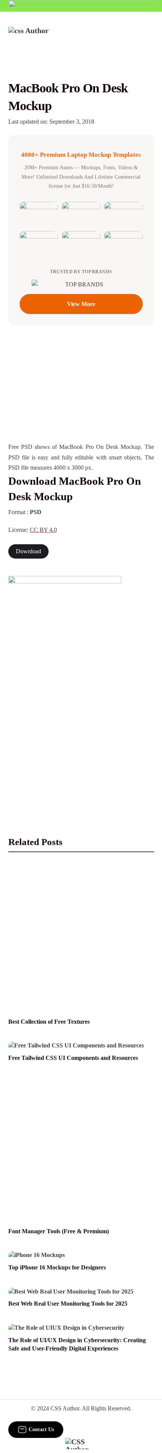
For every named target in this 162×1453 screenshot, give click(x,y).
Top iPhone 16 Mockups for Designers (57, 1267)
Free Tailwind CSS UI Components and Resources (73, 1058)
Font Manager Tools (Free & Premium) (58, 1231)
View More (81, 304)
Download (28, 551)
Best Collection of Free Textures (49, 1021)
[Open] (149, 37)
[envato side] (64, 688)
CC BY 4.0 (43, 530)
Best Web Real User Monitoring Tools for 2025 (67, 1303)
